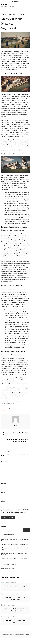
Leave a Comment (16, 402)
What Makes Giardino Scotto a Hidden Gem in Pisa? (14, 540)
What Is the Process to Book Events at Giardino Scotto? (15, 548)
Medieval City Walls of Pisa (9, 404)
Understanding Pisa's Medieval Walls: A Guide (15, 434)
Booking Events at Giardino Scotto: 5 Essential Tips (14, 559)
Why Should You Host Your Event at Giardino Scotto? (14, 554)
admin (15, 425)
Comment (5, 462)
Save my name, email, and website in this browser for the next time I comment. (16, 511)
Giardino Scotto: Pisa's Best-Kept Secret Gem (14, 544)
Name (3, 484)
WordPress (26, 634)
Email (3, 492)
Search (3, 526)
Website (3, 501)
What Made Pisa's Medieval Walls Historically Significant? (17, 440)
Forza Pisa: (5, 4)
